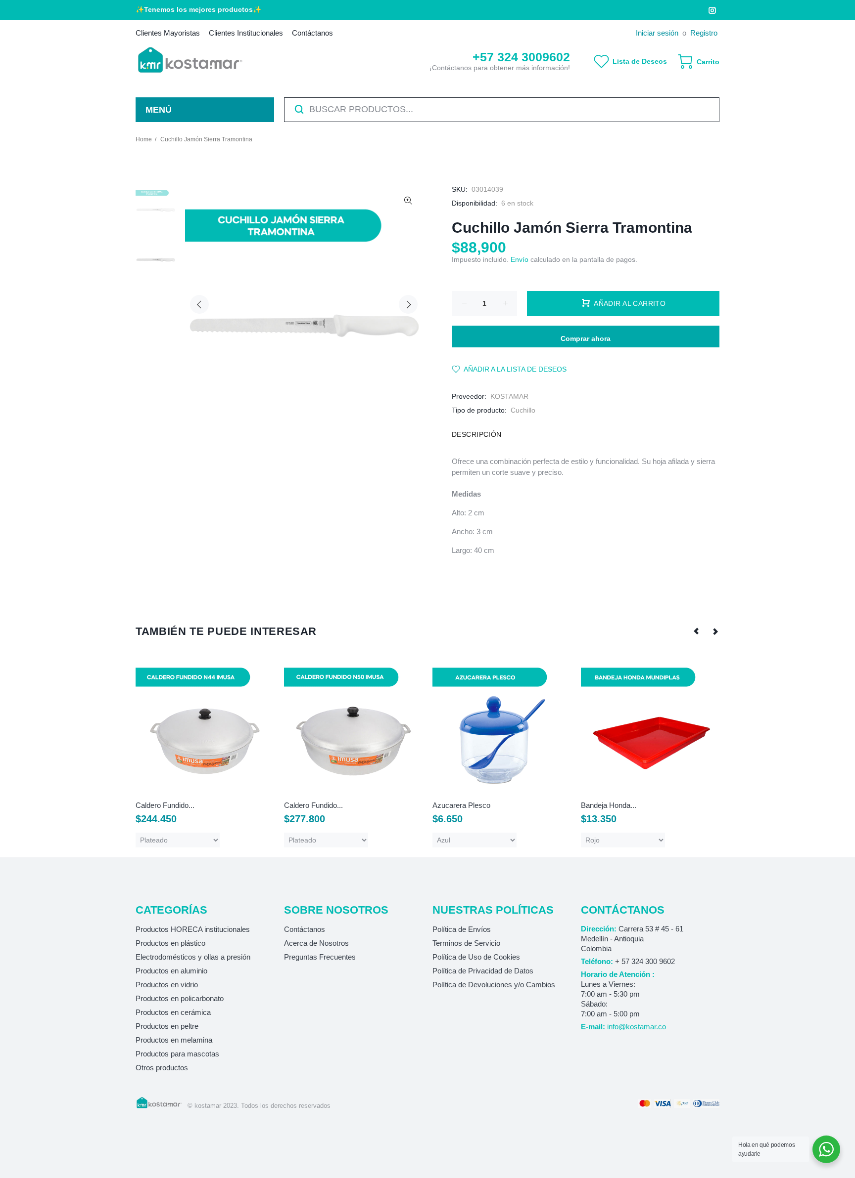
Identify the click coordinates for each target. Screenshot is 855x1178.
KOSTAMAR (509, 396)
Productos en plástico (170, 943)
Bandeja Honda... (608, 805)
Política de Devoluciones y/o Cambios (493, 984)
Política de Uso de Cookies (476, 957)
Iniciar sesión (657, 33)
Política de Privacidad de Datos (482, 971)
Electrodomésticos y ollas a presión (193, 957)
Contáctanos (304, 929)
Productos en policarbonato (180, 998)
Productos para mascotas (177, 1054)
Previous (199, 304)
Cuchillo (523, 410)
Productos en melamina (174, 1040)
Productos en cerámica (173, 1012)
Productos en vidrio (167, 984)
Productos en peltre (167, 1026)
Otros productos (162, 1067)
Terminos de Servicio (466, 943)
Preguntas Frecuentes (320, 957)
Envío (519, 259)
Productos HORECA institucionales (193, 929)
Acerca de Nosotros (316, 943)
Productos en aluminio (171, 971)
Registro (703, 33)
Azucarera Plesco (461, 805)
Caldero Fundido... (165, 805)
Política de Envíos (461, 929)
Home (144, 139)
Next (408, 304)
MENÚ (158, 110)
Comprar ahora (586, 338)
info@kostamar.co (636, 1026)
